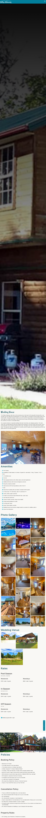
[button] (8, 527)
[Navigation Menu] (45, 1)
